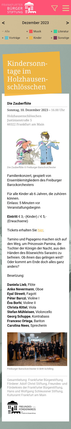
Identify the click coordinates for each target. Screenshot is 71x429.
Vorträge (14, 38)
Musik (37, 31)
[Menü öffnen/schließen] (65, 8)
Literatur (63, 31)
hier (40, 230)
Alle (7, 31)
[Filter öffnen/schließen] (54, 8)
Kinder (37, 38)
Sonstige (63, 38)
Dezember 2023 (35, 23)
